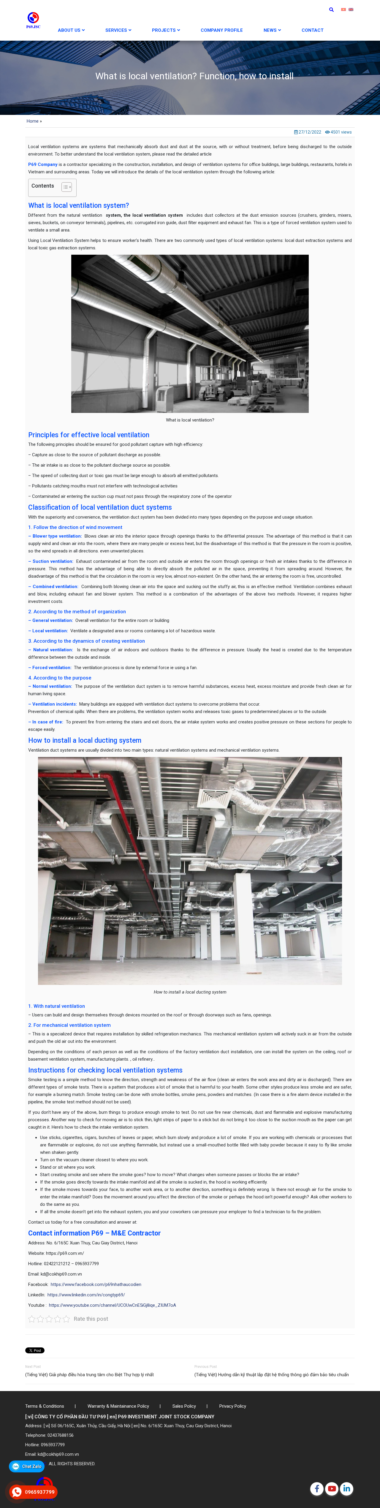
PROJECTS (164, 30)
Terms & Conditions (44, 1406)
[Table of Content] (66, 187)
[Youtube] (331, 1489)
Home (33, 121)
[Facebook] (317, 1489)
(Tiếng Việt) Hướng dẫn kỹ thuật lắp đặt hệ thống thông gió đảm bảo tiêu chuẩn (271, 1374)
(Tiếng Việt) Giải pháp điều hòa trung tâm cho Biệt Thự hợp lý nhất (89, 1374)
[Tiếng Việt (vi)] (343, 9)
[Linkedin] (346, 1489)
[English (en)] (351, 9)
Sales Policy (184, 1406)
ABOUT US (69, 30)
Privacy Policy (232, 1406)
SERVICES (116, 30)
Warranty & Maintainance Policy (118, 1406)
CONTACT (313, 30)
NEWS (270, 30)
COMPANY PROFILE (222, 30)
